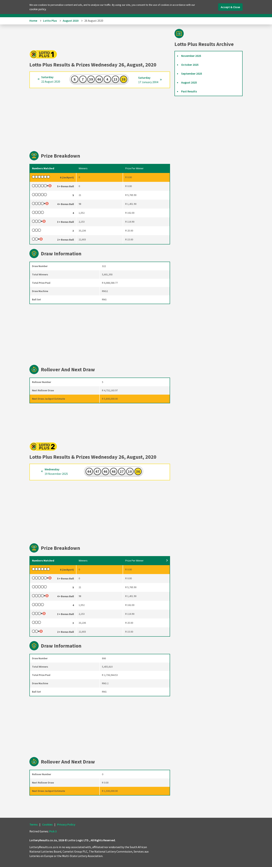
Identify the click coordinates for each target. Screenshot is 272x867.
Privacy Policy (66, 824)
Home (33, 20)
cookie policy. (37, 9)
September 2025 (191, 73)
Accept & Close (230, 7)
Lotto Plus (50, 20)
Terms (33, 824)
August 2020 (70, 20)
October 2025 (190, 64)
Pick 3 (53, 831)
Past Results (189, 91)
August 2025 (189, 82)
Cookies (47, 824)
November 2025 (191, 56)
